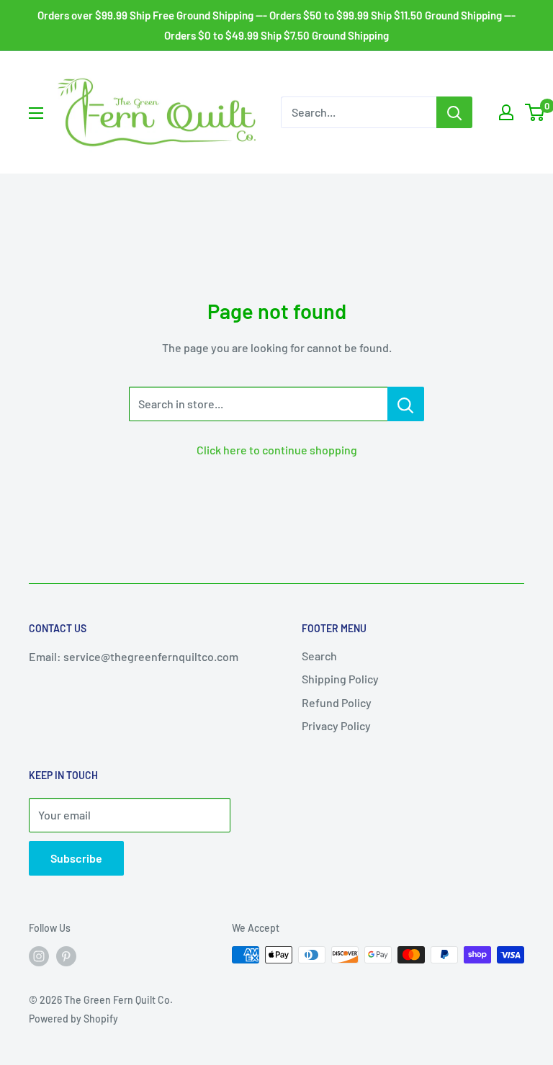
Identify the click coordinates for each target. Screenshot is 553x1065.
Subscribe (76, 858)
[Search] (454, 112)
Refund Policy (337, 702)
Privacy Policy (336, 725)
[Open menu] (36, 113)
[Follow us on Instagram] (39, 956)
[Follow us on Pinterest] (66, 956)
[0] (535, 112)
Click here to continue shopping (277, 450)
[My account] (506, 112)
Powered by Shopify (73, 1018)
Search (319, 655)
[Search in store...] (405, 404)
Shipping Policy (340, 679)
